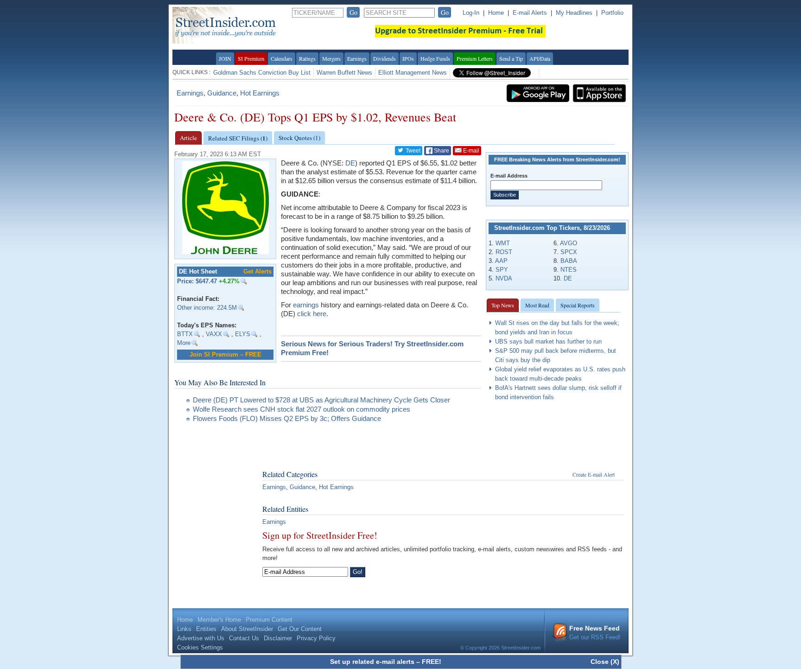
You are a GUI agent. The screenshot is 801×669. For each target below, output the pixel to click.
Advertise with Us (200, 638)
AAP (501, 260)
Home (496, 12)
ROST (504, 251)
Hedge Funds (435, 58)
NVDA (504, 278)
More (184, 342)
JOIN (225, 58)
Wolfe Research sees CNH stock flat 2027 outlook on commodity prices (301, 409)
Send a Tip (511, 58)
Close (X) (605, 661)
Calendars (281, 58)
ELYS (242, 334)
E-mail (470, 150)
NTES (568, 269)
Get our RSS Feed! (595, 632)
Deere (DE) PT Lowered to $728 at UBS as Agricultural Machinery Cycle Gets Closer (321, 400)
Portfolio (612, 12)
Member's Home (219, 619)
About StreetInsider (247, 628)
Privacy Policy (316, 638)
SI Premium (251, 58)
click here (311, 314)
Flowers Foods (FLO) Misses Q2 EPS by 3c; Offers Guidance (287, 418)
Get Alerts (257, 271)
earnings (306, 305)
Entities (206, 628)
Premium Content (269, 619)
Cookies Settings (200, 647)
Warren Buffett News (344, 72)
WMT (503, 243)
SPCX (568, 251)
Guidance (221, 93)
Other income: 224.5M (207, 307)
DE (568, 278)
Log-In (471, 12)
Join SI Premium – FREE (225, 354)
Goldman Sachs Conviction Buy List (262, 72)
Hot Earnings (260, 93)
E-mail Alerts (530, 12)
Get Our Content (300, 628)
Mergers (331, 58)
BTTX (185, 334)
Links (184, 628)
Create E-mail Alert (593, 474)
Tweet (412, 150)
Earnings (357, 58)
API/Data (539, 58)
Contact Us (244, 638)
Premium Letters (475, 58)
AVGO (568, 243)
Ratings (307, 58)
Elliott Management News (412, 72)
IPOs (408, 58)
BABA (568, 260)
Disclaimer (278, 638)
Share (440, 150)
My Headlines (574, 12)
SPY (502, 269)
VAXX (214, 334)
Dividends (384, 58)
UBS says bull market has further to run (548, 341)
